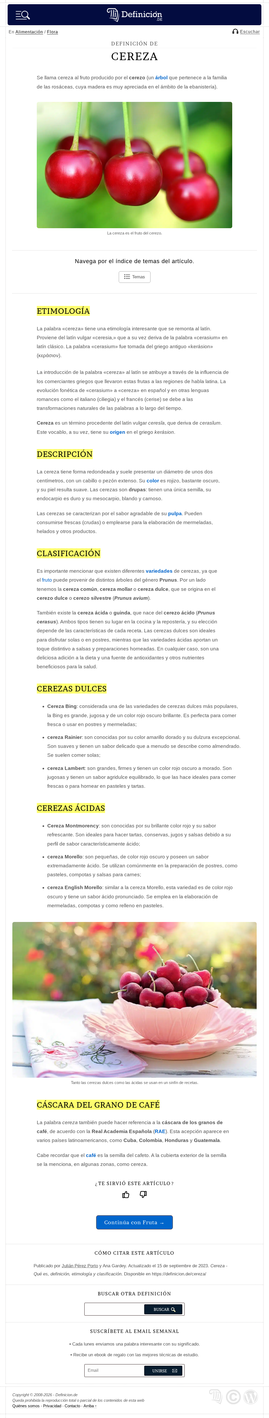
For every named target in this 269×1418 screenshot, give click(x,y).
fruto (47, 580)
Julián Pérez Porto (80, 1265)
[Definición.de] (134, 15)
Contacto (72, 1406)
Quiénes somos (26, 1406)
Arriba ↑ (90, 1406)
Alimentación (29, 32)
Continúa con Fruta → (134, 1222)
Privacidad (52, 1406)
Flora (52, 32)
